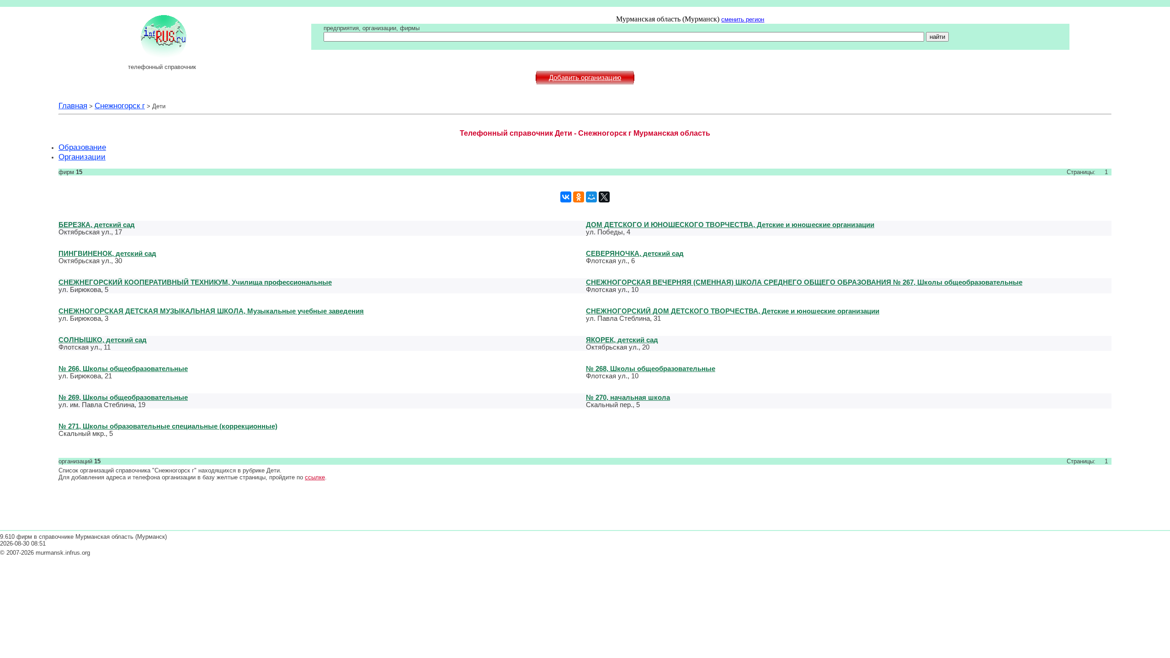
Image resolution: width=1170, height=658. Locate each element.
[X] (604, 197)
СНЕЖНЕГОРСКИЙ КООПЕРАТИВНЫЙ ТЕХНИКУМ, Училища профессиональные (195, 282)
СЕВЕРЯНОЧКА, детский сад (635, 253)
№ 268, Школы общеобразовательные (650, 368)
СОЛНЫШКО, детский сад (102, 340)
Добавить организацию (585, 77)
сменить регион (742, 19)
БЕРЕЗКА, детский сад (96, 224)
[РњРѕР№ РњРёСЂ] (591, 197)
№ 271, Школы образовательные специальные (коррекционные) (167, 426)
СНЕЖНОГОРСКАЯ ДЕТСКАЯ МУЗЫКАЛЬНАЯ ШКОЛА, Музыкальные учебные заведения (211, 311)
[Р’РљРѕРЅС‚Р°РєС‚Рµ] (565, 197)
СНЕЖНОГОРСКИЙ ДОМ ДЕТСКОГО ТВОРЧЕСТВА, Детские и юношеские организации (732, 311)
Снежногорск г (120, 105)
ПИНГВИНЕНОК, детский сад (107, 253)
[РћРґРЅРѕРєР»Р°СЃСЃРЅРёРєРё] (578, 197)
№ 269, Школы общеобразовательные (123, 397)
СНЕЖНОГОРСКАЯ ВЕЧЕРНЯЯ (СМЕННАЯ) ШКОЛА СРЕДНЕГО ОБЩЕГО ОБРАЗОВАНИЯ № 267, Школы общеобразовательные (804, 282)
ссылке (315, 477)
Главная (72, 105)
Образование (82, 147)
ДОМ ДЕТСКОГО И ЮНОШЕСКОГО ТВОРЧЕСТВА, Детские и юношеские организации (730, 224)
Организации (82, 156)
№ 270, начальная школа (628, 397)
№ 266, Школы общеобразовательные (123, 368)
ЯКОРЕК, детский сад (622, 340)
